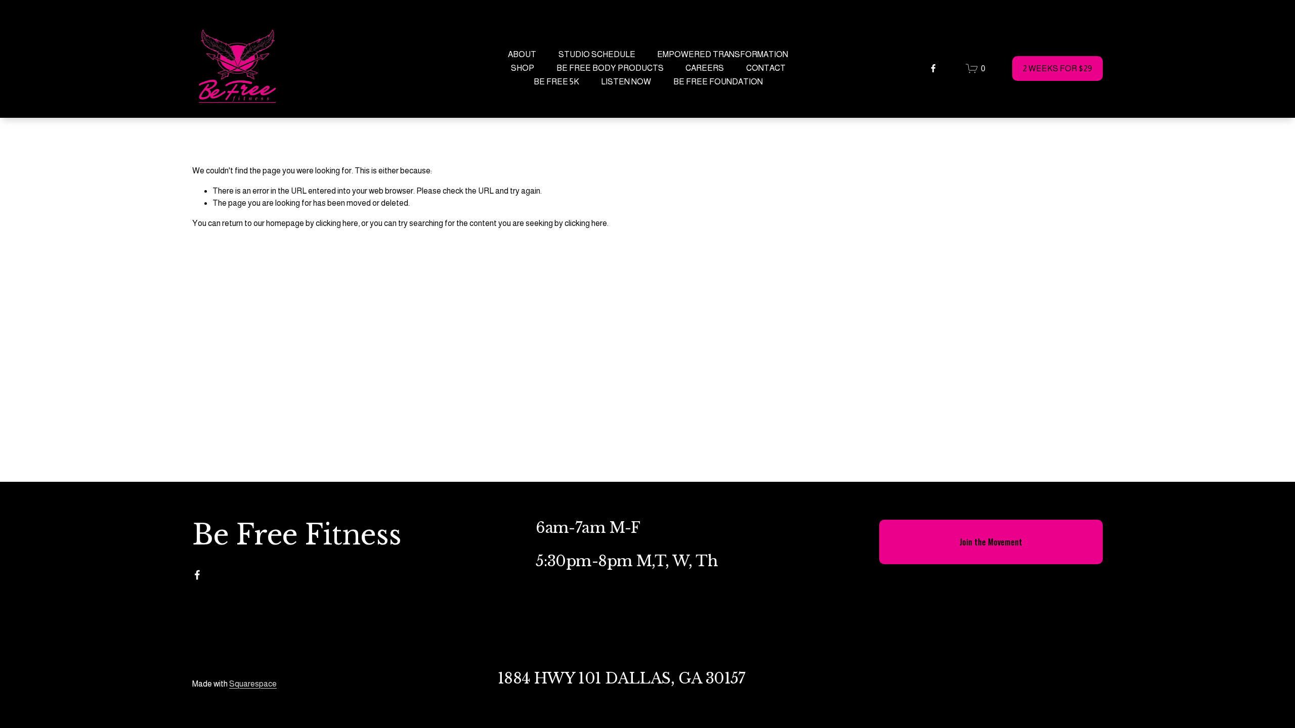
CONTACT (766, 68)
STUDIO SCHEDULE (596, 54)
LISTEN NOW (626, 81)
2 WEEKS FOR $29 (1057, 68)
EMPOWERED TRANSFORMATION (722, 54)
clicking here (337, 223)
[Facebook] (933, 68)
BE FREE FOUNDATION (718, 81)
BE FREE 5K (556, 81)
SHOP (522, 68)
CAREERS (704, 68)
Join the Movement (991, 542)
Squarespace (253, 683)
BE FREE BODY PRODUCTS (610, 68)
